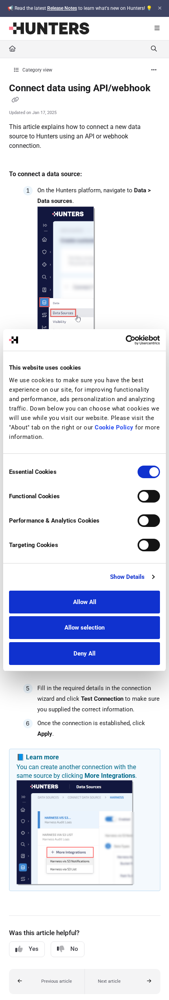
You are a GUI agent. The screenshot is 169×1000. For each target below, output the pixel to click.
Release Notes (62, 8)
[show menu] (157, 28)
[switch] (149, 496)
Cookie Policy (114, 427)
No (74, 948)
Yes (34, 948)
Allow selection (84, 627)
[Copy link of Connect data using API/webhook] (15, 100)
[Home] (49, 28)
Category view (36, 70)
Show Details (127, 576)
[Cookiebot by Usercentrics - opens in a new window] (125, 340)
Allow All (84, 602)
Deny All (84, 653)
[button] (47, 981)
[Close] (159, 8)
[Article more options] (154, 70)
